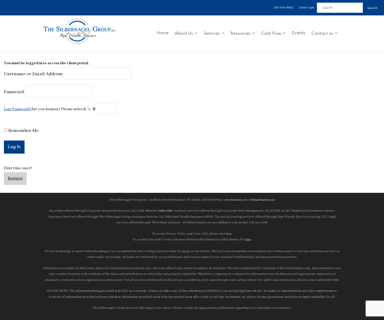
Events (298, 33)
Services (212, 33)
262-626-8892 (283, 7)
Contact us (322, 33)
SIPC (170, 211)
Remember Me (23, 131)
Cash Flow (271, 33)
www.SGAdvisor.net (235, 200)
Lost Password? (17, 109)
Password (14, 92)
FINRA (162, 211)
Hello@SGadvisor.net (262, 200)
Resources (240, 33)
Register (15, 178)
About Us (184, 33)
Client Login (306, 7)
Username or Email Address (33, 74)
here (228, 234)
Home (162, 33)
